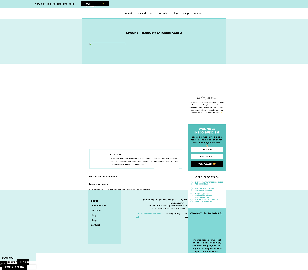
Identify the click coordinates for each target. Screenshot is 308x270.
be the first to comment (103, 176)
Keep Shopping (14, 267)
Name (92, 229)
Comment (94, 194)
